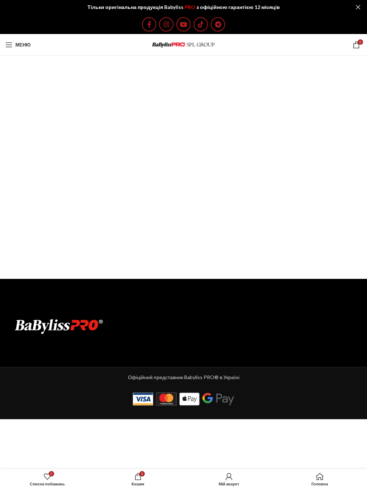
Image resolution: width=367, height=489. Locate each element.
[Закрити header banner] (358, 7)
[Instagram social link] (166, 24)
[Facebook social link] (149, 24)
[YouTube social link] (183, 24)
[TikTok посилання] (201, 24)
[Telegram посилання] (218, 24)
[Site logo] (183, 44)
